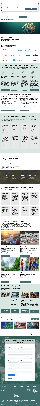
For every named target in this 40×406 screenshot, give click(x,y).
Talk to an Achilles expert (23, 17)
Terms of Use (16, 401)
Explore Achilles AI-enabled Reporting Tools (25, 311)
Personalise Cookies (21, 9)
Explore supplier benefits (24, 110)
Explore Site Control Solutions (34, 311)
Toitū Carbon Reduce (8, 278)
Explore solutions (4, 17)
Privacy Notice (11, 401)
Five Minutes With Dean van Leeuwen (8, 330)
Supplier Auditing (16, 396)
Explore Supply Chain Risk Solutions (5, 311)
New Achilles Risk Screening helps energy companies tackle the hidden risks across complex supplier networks (33, 332)
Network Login (37, 1)
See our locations (14, 90)
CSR (19, 400)
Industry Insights (29, 388)
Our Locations (35, 393)
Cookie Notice (19, 5)
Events (28, 391)
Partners (23, 1)
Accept (28, 9)
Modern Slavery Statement (24, 400)
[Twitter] (2, 390)
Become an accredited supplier (13, 17)
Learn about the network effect (34, 90)
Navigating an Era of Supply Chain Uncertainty (19, 331)
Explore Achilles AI (23, 90)
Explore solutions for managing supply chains (8, 110)
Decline (34, 9)
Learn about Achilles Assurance (5, 90)
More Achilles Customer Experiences (7, 229)
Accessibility (11, 400)
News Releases (29, 390)
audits (9, 253)
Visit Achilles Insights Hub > (35, 319)
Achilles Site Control (23, 279)
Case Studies (29, 389)
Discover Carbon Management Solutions (15, 311)
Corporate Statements (32, 400)
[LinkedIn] (4, 390)
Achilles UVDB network (27, 252)
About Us (27, 1)
